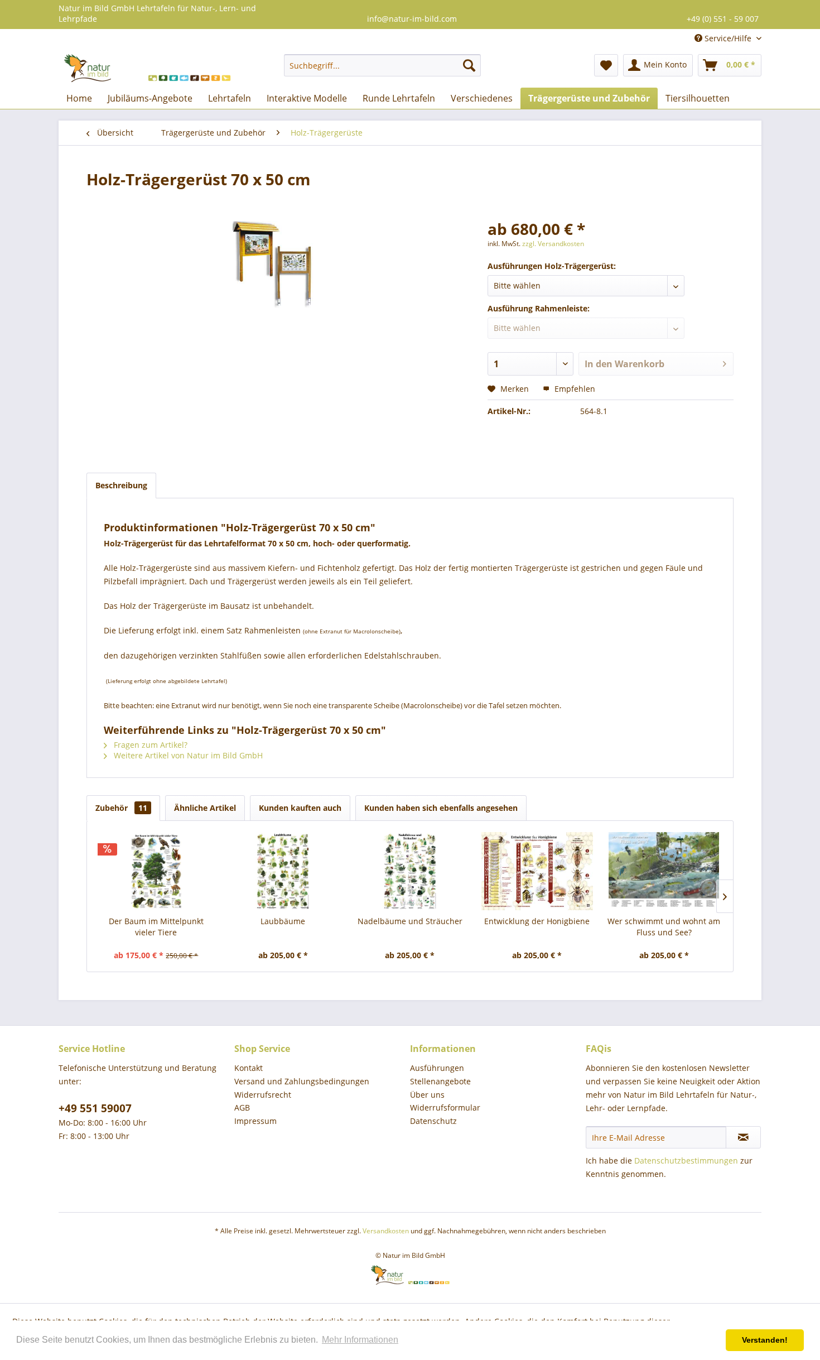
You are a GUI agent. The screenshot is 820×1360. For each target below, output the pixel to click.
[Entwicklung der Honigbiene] (537, 871)
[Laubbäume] (283, 871)
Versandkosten (386, 1231)
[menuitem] (382, 65)
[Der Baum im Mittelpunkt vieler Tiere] (156, 871)
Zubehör (121, 807)
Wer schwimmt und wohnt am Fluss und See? (663, 927)
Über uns (427, 1094)
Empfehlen (573, 388)
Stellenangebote (440, 1081)
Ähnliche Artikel (205, 807)
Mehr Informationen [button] (360, 1339)
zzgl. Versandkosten (553, 243)
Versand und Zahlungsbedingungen (301, 1081)
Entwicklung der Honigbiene (537, 921)
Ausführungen (437, 1068)
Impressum (255, 1121)
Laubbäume (283, 921)
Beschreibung (121, 485)
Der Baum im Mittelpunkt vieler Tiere (156, 927)
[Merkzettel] (606, 65)
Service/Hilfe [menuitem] (728, 38)
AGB (242, 1107)
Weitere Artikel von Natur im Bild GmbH (187, 755)
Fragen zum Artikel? (149, 744)
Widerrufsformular (445, 1107)
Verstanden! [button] (765, 1339)
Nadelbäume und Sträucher (410, 921)
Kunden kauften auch (300, 807)
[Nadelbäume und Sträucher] (410, 871)
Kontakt (248, 1068)
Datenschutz (433, 1121)
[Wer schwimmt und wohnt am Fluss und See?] (664, 871)
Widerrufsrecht (262, 1094)
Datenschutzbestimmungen (686, 1160)
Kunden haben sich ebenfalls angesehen (441, 807)
